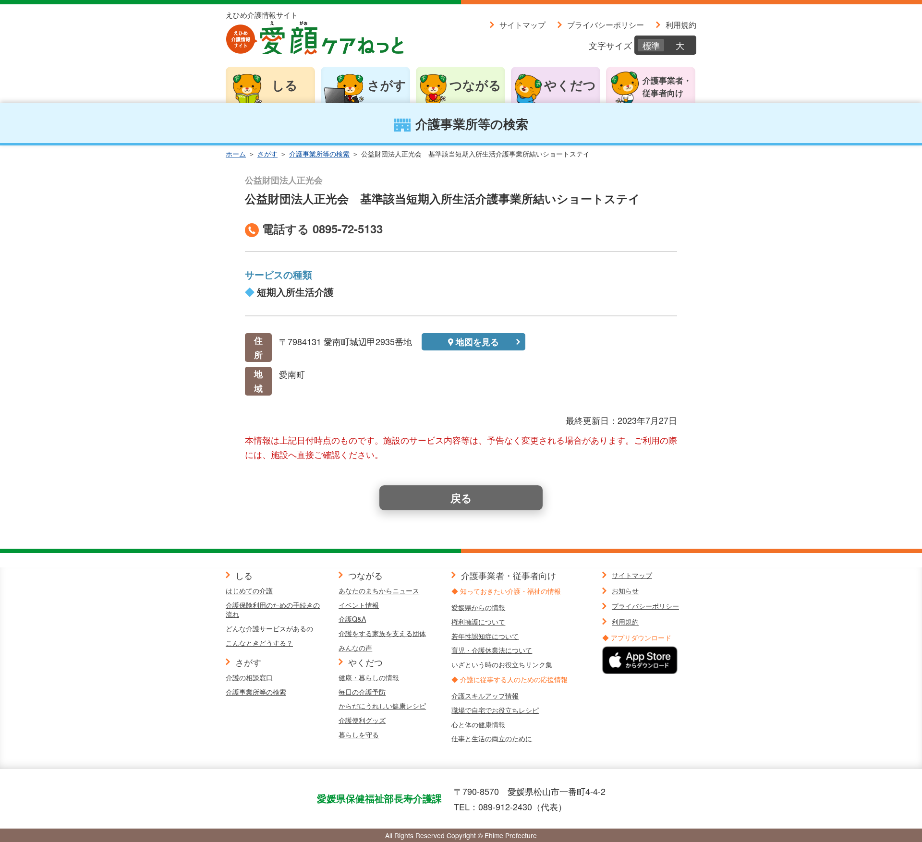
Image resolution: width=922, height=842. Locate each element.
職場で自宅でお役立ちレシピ (495, 710)
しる (285, 85)
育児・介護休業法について (491, 650)
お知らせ (625, 590)
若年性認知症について (485, 636)
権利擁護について (478, 621)
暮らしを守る (359, 734)
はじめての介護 (249, 590)
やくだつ (570, 85)
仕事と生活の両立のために (491, 738)
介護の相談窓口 (249, 677)
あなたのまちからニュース (379, 590)
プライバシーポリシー (605, 24)
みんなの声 (355, 647)
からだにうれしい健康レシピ (382, 705)
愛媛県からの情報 (478, 607)
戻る (461, 497)
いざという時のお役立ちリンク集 (501, 664)
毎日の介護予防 (362, 692)
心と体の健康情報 (478, 724)
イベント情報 (359, 605)
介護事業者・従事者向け (667, 86)
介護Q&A (352, 619)
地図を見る (477, 342)
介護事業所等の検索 (319, 153)
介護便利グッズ (362, 720)
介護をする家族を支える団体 (382, 633)
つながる (475, 85)
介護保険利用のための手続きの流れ (273, 609)
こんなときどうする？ (259, 643)
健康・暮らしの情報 (369, 677)
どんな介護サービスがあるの (269, 628)
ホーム (236, 153)
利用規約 (681, 24)
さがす (386, 85)
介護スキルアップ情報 (485, 695)
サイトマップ (522, 24)
